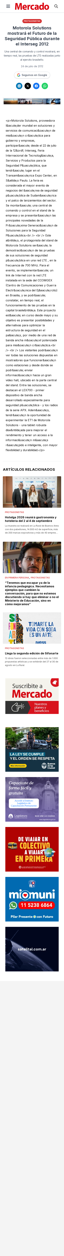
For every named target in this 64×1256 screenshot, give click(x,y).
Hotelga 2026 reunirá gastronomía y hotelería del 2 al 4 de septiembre (31, 519)
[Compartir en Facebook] (36, 86)
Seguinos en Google (34, 74)
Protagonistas (32, 21)
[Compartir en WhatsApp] (45, 86)
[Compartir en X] (28, 86)
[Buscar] (56, 6)
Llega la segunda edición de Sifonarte (31, 653)
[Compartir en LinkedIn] (19, 86)
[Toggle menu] (8, 6)
